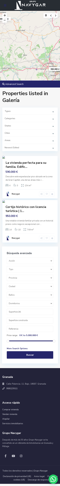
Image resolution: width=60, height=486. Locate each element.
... (42, 180)
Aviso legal (39, 476)
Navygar (16, 194)
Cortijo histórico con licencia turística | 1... (26, 209)
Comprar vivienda (10, 409)
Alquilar (6, 419)
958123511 (11, 388)
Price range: (12, 335)
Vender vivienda (9, 414)
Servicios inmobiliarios (12, 423)
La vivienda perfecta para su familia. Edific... (26, 165)
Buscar (30, 354)
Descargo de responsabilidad (41, 479)
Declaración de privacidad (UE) (17, 476)
